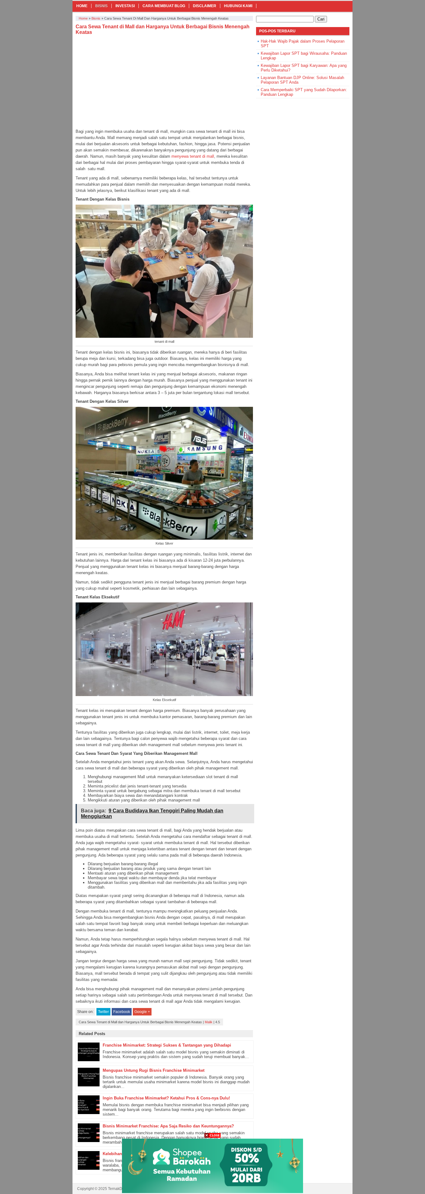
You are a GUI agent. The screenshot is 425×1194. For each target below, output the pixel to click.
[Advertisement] (164, 81)
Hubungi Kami (238, 6)
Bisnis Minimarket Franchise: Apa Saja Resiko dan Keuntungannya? (168, 1126)
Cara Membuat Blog (163, 6)
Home (81, 6)
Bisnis (101, 6)
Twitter (103, 1012)
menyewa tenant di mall (192, 156)
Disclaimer (204, 6)
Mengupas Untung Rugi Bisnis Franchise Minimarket (153, 1070)
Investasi (125, 6)
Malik (209, 1022)
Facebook (121, 1012)
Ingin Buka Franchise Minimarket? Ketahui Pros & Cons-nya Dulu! (166, 1098)
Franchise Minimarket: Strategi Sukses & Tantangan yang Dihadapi (167, 1045)
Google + (142, 1012)
